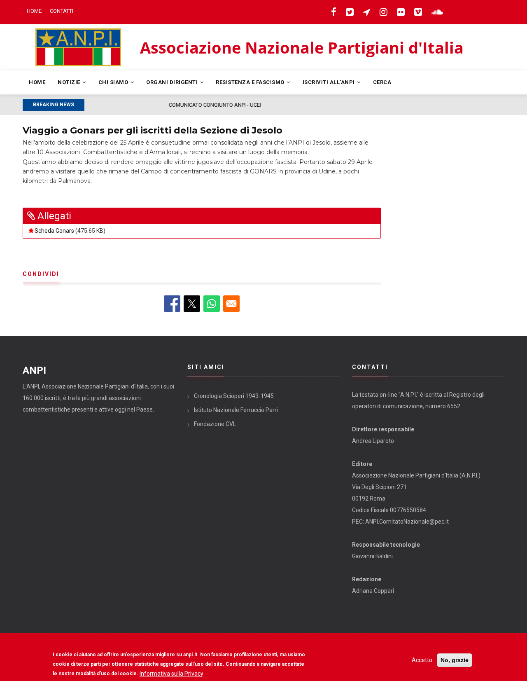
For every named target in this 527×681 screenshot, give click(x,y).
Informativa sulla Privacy (171, 673)
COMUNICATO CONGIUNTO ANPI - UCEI (135, 105)
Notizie (70, 82)
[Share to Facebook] (172, 303)
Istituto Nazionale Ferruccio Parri (236, 410)
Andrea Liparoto (373, 441)
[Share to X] (192, 303)
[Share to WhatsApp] (211, 303)
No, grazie (455, 660)
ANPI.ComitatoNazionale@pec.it (407, 521)
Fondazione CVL (215, 424)
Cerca (382, 82)
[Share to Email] (231, 303)
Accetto (422, 660)
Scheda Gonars (54, 230)
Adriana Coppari (373, 590)
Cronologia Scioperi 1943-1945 (234, 396)
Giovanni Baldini (372, 556)
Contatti (61, 11)
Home (34, 11)
